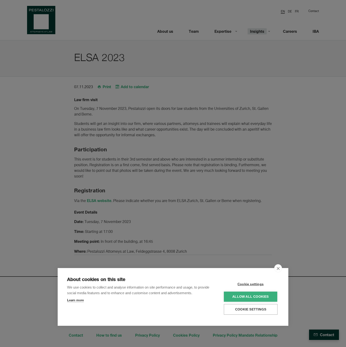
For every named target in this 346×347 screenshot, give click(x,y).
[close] (278, 268)
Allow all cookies (250, 296)
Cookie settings (250, 284)
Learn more (75, 300)
